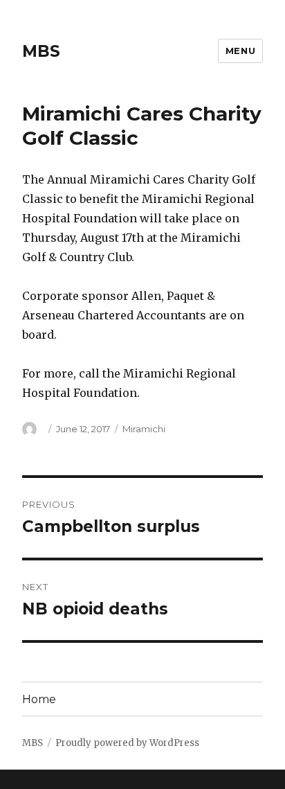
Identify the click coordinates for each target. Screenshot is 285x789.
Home (39, 699)
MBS (41, 51)
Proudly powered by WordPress (127, 743)
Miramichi (143, 428)
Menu (240, 50)
